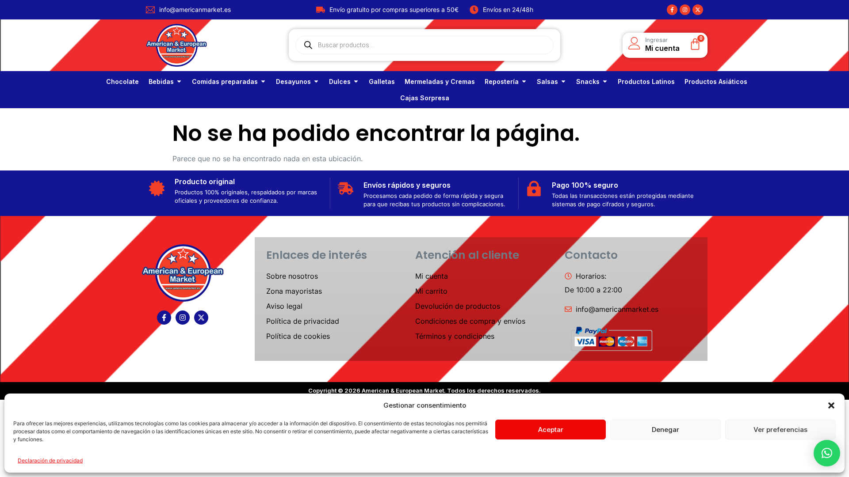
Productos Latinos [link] (646, 81)
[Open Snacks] (605, 81)
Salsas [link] (547, 81)
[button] (831, 405)
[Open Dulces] (356, 81)
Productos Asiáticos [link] (716, 81)
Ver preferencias (780, 429)
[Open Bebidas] (179, 81)
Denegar (665, 429)
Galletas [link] (382, 81)
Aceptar (550, 429)
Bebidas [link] (161, 81)
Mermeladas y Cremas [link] (440, 81)
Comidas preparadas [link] (225, 81)
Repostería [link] (502, 81)
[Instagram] (685, 9)
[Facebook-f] (672, 9)
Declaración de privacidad (50, 460)
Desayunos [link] (293, 81)
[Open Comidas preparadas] (263, 81)
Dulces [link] (340, 81)
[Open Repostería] (524, 81)
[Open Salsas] (563, 81)
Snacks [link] (588, 81)
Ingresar (656, 39)
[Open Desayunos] (316, 81)
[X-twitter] (697, 9)
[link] (122, 81)
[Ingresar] (634, 43)
